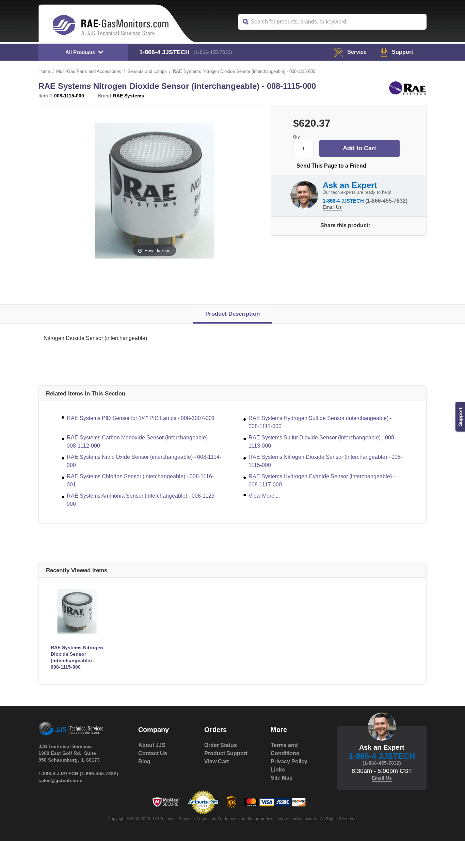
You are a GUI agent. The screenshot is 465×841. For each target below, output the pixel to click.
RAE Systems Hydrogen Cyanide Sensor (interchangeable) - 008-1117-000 (321, 480)
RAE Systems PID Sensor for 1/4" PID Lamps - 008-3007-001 (141, 418)
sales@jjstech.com (60, 780)
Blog (144, 761)
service (357, 52)
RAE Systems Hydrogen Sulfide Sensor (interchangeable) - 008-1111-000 (319, 422)
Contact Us (152, 753)
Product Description (232, 314)
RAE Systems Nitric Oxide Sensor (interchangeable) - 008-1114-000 (144, 461)
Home (44, 71)
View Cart (216, 761)
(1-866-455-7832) (213, 52)
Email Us (332, 207)
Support (402, 52)
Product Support (225, 753)
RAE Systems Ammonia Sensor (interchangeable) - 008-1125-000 (141, 500)
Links (278, 770)
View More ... (264, 496)
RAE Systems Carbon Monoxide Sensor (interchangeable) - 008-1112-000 (139, 442)
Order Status (220, 745)
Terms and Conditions (285, 749)
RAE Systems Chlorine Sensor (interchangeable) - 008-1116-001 (140, 480)
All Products (80, 52)
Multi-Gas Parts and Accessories (88, 71)
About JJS (151, 745)
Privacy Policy (289, 761)
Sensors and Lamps (147, 71)
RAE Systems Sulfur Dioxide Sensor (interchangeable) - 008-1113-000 (322, 442)
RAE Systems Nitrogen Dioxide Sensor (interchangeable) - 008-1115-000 (325, 461)
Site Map (282, 778)
